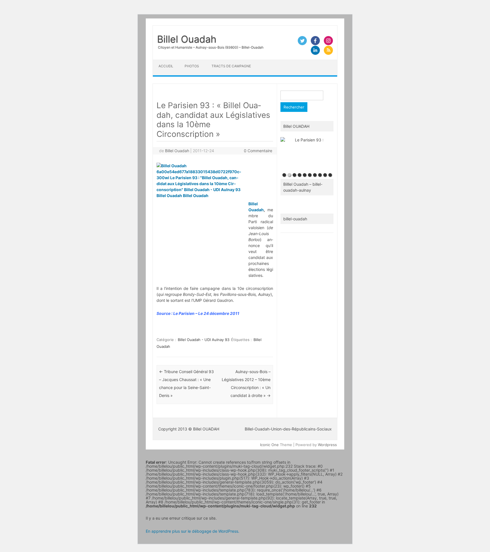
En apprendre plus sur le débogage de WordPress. (192, 531)
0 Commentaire (258, 150)
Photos (192, 66)
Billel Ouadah (186, 39)
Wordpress (327, 444)
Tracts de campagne (231, 66)
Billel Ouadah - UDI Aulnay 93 (203, 339)
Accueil (166, 66)
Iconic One (269, 444)
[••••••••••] (306, 153)
